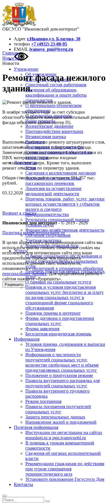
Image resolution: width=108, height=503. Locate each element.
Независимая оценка (45, 136)
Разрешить (14, 284)
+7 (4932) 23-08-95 (49, 44)
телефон (22, 44)
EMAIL (21, 49)
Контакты (23, 484)
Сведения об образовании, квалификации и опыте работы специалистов (56, 95)
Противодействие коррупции (54, 131)
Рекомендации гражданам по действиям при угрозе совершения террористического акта (64, 468)
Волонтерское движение (49, 126)
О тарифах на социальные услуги (58, 281)
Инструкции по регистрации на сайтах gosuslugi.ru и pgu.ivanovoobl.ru (63, 435)
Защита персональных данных (55, 416)
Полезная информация (36, 427)
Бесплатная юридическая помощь (58, 333)
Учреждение (26, 69)
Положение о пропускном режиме (59, 375)
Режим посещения (43, 401)
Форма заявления (42, 328)
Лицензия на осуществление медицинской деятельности (53, 191)
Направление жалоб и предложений (60, 422)
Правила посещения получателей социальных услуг (58, 409)
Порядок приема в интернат (53, 313)
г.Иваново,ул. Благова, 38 (53, 38)
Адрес (20, 38)
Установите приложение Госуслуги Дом (64, 479)
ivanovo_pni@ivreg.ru (51, 49)
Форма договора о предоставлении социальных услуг (59, 321)
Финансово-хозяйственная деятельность (64, 230)
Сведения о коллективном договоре (60, 172)
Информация (26, 339)
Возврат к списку (19, 213)
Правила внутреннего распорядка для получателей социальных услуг (62, 383)
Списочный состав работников (55, 84)
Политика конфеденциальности (33, 232)
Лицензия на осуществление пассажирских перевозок (53, 181)
